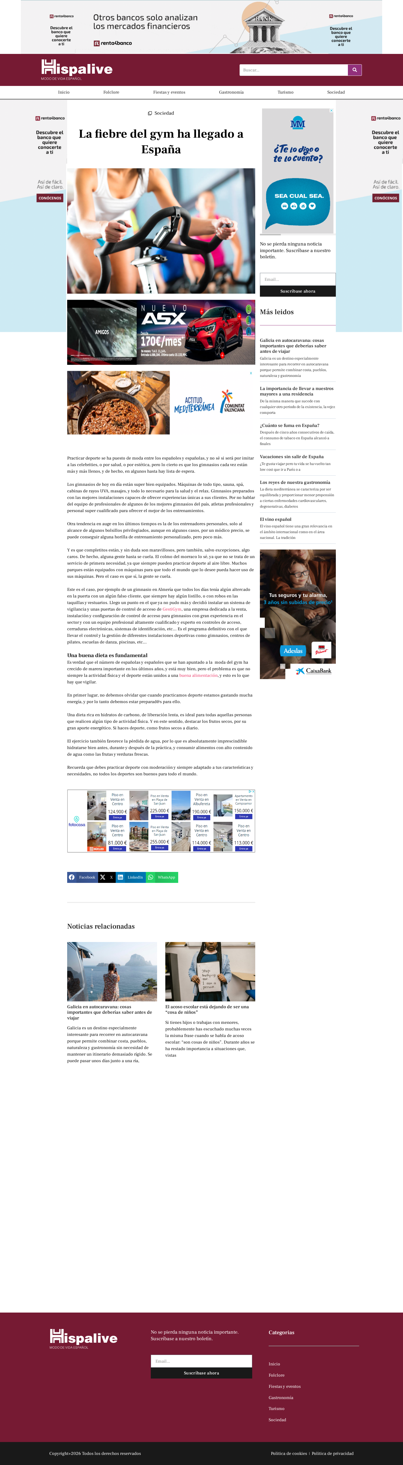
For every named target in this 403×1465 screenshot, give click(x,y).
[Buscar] (355, 70)
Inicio (64, 92)
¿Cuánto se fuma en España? (289, 426)
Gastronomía (231, 92)
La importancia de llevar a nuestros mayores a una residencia (297, 391)
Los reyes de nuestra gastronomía (295, 482)
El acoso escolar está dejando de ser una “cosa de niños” (207, 1009)
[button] (82, 877)
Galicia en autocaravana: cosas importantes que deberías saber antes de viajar (109, 1012)
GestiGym (172, 609)
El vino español (275, 519)
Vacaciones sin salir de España (292, 457)
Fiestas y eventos (169, 92)
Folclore (111, 92)
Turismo (286, 92)
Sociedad (336, 92)
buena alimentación (198, 675)
